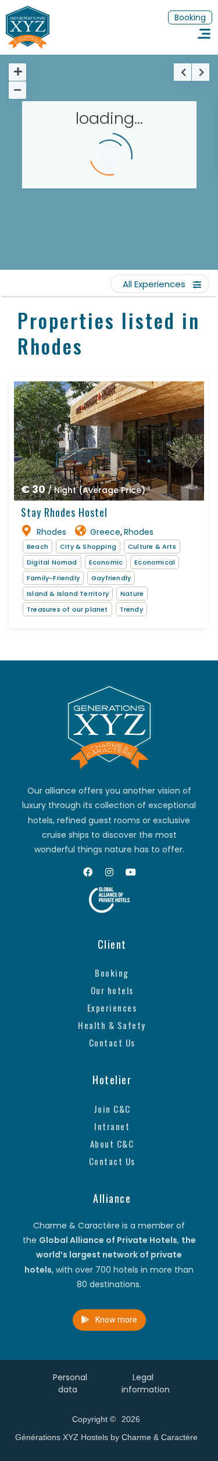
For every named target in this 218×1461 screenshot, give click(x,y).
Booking (112, 972)
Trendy (131, 609)
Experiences (112, 1007)
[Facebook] (87, 872)
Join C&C (112, 1108)
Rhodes (51, 532)
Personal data (70, 1383)
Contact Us (112, 1042)
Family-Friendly (53, 578)
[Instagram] (109, 872)
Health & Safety (112, 1025)
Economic (106, 562)
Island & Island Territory (68, 593)
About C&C (112, 1143)
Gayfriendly (111, 578)
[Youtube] (130, 872)
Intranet (112, 1126)
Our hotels (112, 990)
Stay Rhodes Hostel (64, 512)
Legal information (145, 1383)
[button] (190, 17)
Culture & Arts (152, 546)
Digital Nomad (52, 562)
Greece (105, 532)
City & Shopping (88, 546)
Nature (132, 593)
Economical (154, 562)
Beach (37, 546)
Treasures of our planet (67, 609)
